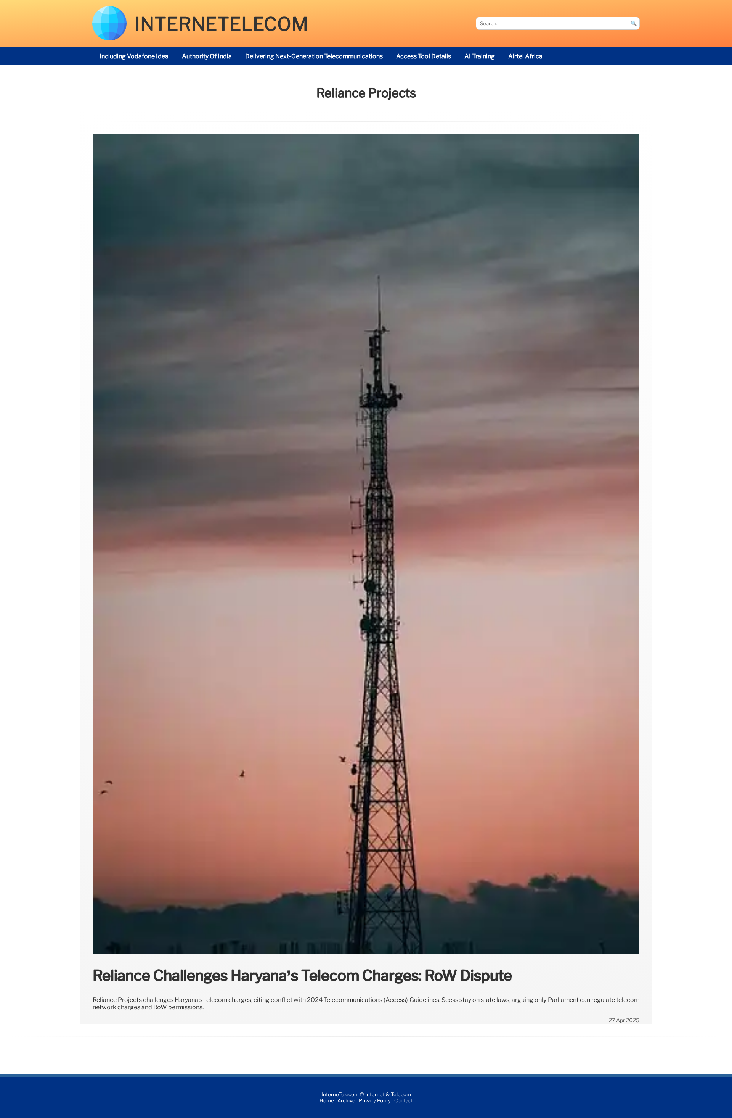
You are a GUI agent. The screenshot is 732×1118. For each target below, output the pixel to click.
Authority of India (207, 56)
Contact (403, 1101)
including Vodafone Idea (134, 56)
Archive (346, 1101)
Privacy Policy (375, 1101)
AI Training (479, 56)
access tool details (423, 56)
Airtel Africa (525, 56)
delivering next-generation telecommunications (314, 56)
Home (326, 1101)
